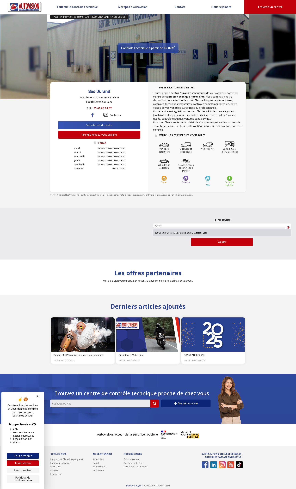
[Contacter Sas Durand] (106, 115)
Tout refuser (23, 463)
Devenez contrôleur (133, 463)
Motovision (98, 470)
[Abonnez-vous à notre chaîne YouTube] (230, 464)
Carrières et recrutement (136, 466)
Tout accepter (23, 456)
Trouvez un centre (270, 7)
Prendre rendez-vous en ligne (99, 134)
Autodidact (98, 459)
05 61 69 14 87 (103, 108)
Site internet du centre (99, 125)
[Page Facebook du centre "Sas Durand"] (93, 117)
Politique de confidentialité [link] (23, 479)
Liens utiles (55, 466)
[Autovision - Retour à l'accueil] (24, 7)
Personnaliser (23, 470)
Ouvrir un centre (131, 459)
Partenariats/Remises (60, 463)
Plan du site (55, 474)
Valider (222, 242)
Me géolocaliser (187, 403)
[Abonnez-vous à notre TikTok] (238, 464)
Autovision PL (99, 466)
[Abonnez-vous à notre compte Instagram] (221, 464)
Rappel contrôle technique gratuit (66, 459)
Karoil (96, 463)
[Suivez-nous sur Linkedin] (213, 464)
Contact (180, 7)
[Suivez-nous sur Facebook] (204, 464)
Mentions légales (134, 485)
